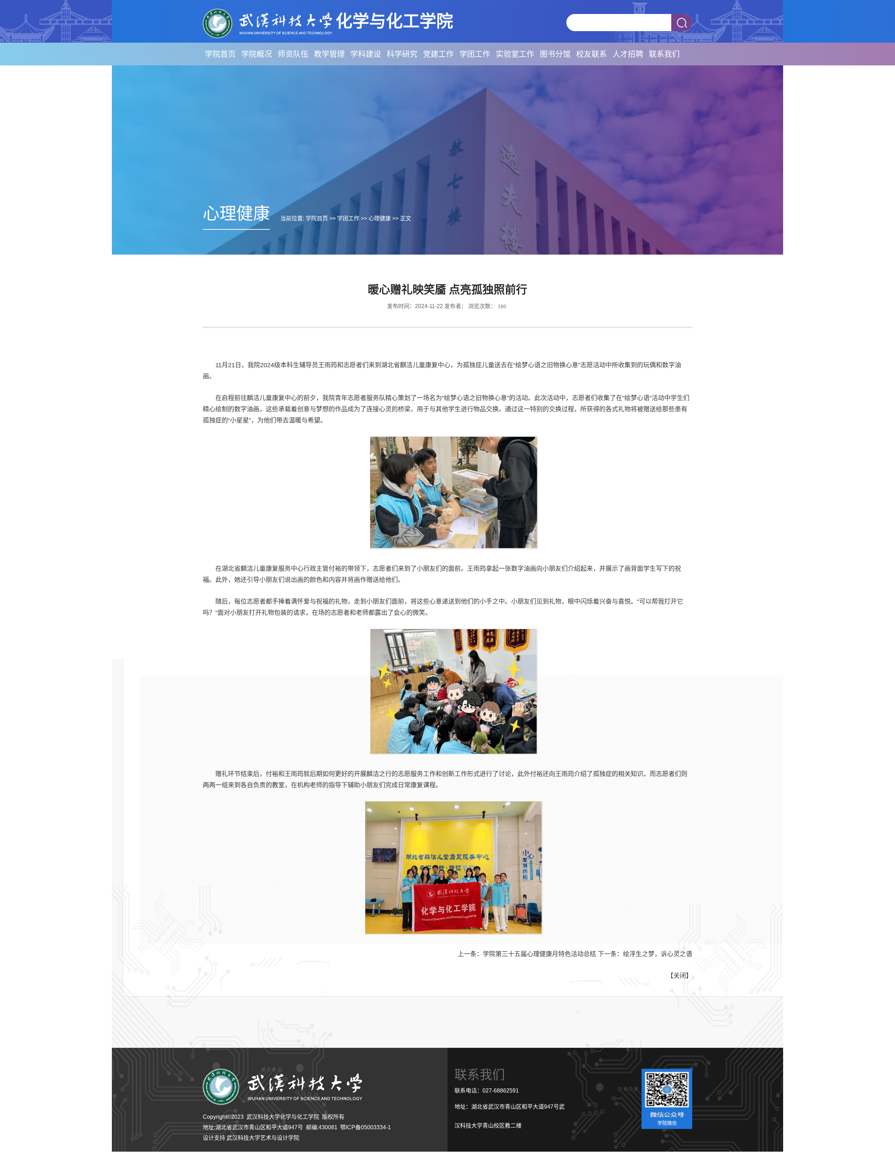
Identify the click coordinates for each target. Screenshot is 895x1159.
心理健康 (379, 218)
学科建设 (365, 54)
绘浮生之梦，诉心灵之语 (657, 954)
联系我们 (664, 54)
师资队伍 (293, 54)
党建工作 (438, 54)
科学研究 (402, 54)
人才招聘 (628, 54)
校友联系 (591, 54)
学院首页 (220, 54)
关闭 (679, 975)
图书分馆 (555, 54)
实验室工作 (515, 54)
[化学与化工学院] (267, 36)
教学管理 (329, 54)
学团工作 (474, 54)
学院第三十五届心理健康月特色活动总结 (539, 954)
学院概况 (256, 54)
